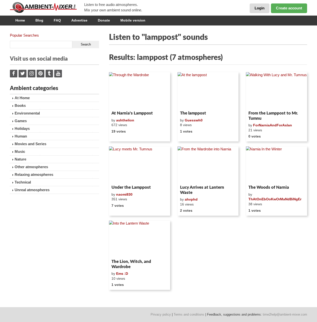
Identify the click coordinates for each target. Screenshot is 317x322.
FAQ (57, 20)
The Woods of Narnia (268, 187)
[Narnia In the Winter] (276, 164)
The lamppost (193, 113)
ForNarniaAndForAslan (272, 125)
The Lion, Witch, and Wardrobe (131, 264)
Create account (289, 8)
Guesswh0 (194, 120)
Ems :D (122, 274)
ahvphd (191, 199)
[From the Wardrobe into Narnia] (208, 164)
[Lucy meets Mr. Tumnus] (139, 164)
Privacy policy (161, 314)
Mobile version (132, 20)
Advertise (79, 20)
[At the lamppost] (208, 90)
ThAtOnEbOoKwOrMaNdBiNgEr (274, 199)
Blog (39, 20)
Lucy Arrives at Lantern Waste (202, 189)
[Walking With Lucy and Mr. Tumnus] (276, 90)
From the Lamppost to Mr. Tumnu (273, 115)
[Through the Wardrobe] (139, 90)
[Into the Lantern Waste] (139, 239)
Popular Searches (24, 35)
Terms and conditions (189, 314)
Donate (104, 20)
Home (20, 20)
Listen (121, 102)
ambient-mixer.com (47, 7)
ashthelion (125, 120)
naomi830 (124, 194)
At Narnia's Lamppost (132, 113)
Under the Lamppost (131, 187)
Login (259, 8)
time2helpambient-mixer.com (285, 314)
